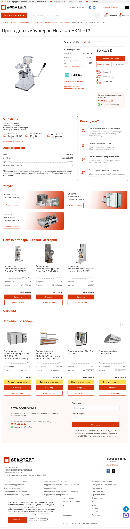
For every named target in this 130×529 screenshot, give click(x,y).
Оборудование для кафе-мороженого (58, 498)
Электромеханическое (13, 488)
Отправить (95, 425)
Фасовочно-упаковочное (102, 481)
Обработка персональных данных (83, 523)
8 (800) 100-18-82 (79, 7)
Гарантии (96, 515)
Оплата (95, 512)
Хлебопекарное (49, 512)
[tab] (3, 132)
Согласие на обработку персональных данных (38, 520)
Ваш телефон (78, 413)
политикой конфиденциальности (102, 436)
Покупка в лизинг (99, 491)
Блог (94, 505)
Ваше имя (76, 403)
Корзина (125, 14)
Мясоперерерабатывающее (15, 491)
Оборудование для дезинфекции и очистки (61, 485)
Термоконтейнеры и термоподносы (57, 515)
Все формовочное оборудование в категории (75, 87)
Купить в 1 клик (103, 65)
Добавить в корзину (111, 58)
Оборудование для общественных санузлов (61, 501)
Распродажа (97, 488)
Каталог (12, 15)
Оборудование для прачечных (55, 495)
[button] (126, 325)
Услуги (95, 501)
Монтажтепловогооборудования (11, 217)
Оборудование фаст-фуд (53, 505)
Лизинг (105, 72)
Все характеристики (72, 67)
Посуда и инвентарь (51, 508)
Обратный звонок (110, 8)
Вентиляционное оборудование (17, 495)
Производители (98, 495)
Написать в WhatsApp (110, 104)
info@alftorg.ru (95, 2)
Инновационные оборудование (56, 481)
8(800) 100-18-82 (116, 458)
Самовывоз (107, 82)
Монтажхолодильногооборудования (75, 197)
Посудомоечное (49, 488)
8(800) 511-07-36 (105, 101)
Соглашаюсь (17, 520)
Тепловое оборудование (14, 485)
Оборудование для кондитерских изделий (60, 491)
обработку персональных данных (101, 433)
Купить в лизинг (118, 65)
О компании (97, 498)
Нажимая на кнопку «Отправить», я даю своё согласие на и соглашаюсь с (96, 433)
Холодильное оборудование (15, 481)
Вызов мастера (12, 205)
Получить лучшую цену (17, 382)
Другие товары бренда (73, 81)
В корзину (18, 297)
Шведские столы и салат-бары (104, 485)
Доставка (106, 77)
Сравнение (112, 15)
